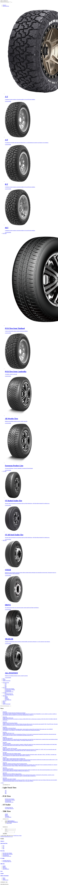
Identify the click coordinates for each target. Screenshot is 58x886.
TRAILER (7, 698)
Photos (4, 877)
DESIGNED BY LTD (9, 836)
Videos (4, 878)
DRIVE (6, 697)
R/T (5, 685)
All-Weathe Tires (8, 690)
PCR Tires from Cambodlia (10, 689)
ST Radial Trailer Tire (9, 693)
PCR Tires (4, 233)
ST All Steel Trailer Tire (9, 694)
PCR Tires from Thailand (9, 688)
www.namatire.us (14, 821)
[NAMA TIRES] (0, 3)
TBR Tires (5, 540)
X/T (5, 683)
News (4, 678)
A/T (5, 684)
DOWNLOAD (5, 879)
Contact (4, 679)
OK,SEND (5, 833)
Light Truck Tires (6, 6)
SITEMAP (2, 836)
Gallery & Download (6, 680)
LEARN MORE (8, 101)
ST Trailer (4, 471)
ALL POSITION (8, 699)
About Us (4, 5)
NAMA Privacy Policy (17, 835)
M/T (6, 686)
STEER (6, 696)
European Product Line (9, 691)
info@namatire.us (11, 820)
